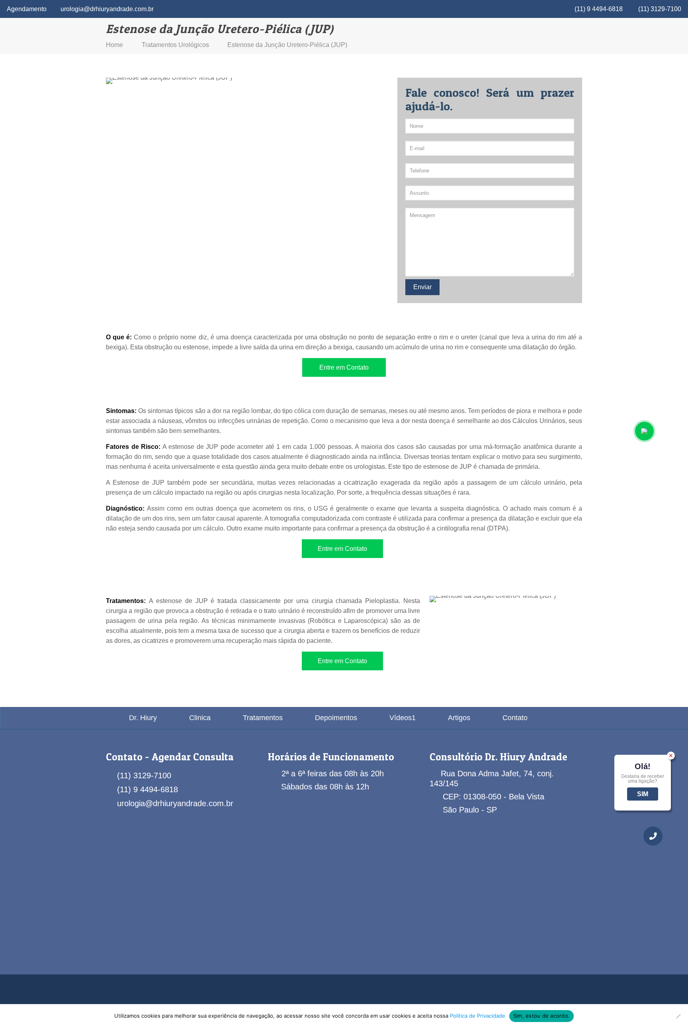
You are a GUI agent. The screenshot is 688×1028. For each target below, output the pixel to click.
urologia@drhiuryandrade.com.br (107, 9)
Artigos (459, 718)
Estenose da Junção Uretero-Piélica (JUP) (287, 44)
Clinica (200, 718)
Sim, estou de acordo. (541, 1015)
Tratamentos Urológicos (175, 44)
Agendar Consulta (193, 757)
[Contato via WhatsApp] (644, 431)
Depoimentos (336, 718)
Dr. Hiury (143, 718)
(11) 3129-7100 (659, 9)
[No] (678, 1016)
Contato (515, 718)
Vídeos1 (402, 718)
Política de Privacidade (477, 1015)
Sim (642, 794)
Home (114, 44)
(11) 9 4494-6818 (599, 9)
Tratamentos (263, 718)
